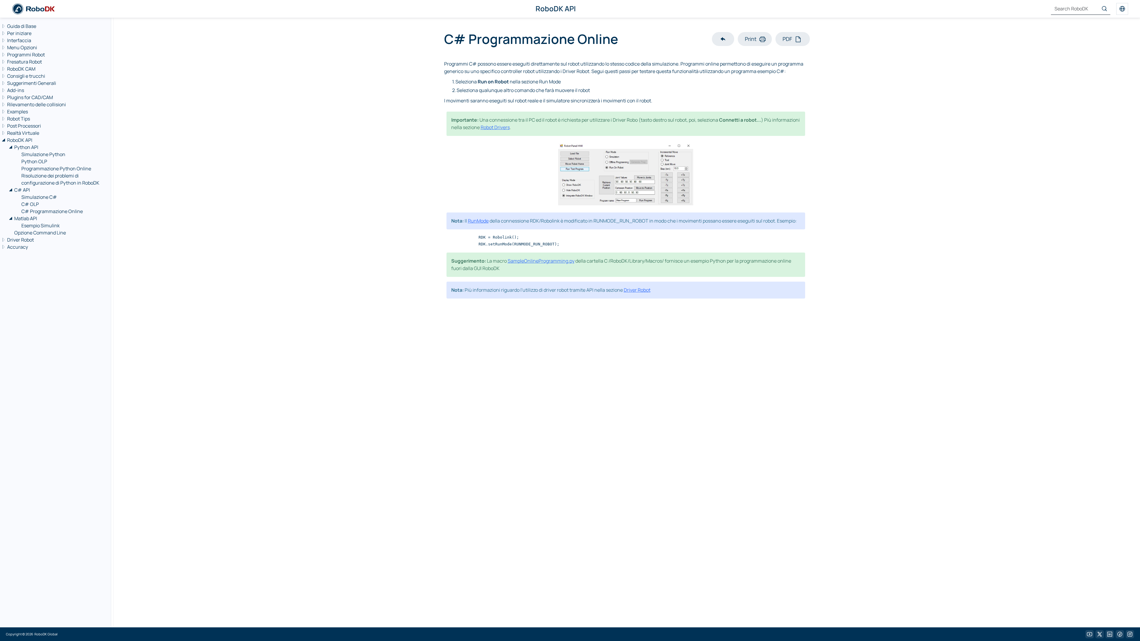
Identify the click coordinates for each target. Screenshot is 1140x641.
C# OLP (30, 204)
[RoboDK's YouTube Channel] (1089, 634)
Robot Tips (18, 118)
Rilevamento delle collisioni (36, 104)
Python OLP (34, 161)
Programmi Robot (26, 54)
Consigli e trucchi (26, 76)
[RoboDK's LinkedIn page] (1110, 634)
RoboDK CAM (21, 69)
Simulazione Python (43, 154)
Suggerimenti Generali (31, 83)
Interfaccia (19, 40)
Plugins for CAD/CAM (30, 97)
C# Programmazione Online (52, 211)
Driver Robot (20, 240)
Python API (26, 147)
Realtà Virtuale (23, 133)
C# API (22, 190)
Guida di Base (21, 26)
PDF (787, 38)
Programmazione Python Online (56, 168)
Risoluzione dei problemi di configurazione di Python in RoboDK (60, 179)
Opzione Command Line (40, 232)
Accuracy (17, 247)
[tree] (55, 136)
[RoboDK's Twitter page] (1100, 634)
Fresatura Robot (24, 61)
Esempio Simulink (40, 225)
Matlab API (25, 218)
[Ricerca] (1104, 9)
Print (750, 38)
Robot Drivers (495, 127)
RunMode (478, 221)
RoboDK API (19, 140)
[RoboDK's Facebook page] (1120, 634)
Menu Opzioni (22, 47)
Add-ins (15, 90)
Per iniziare (19, 33)
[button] (723, 39)
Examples (17, 111)
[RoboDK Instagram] (1130, 634)
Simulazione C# (39, 197)
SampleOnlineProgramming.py (541, 261)
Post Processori (24, 126)
